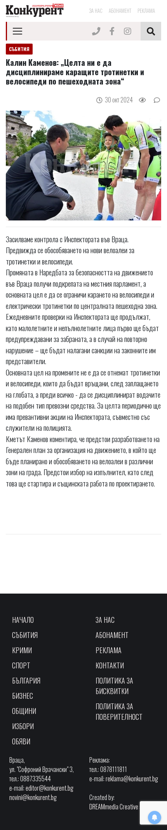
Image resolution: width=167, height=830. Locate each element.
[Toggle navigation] (17, 31)
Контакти (110, 665)
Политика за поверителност (119, 711)
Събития (25, 635)
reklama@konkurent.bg (132, 778)
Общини (24, 711)
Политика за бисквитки (114, 685)
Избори (23, 726)
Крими (22, 650)
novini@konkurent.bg (33, 797)
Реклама (146, 10)
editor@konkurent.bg (49, 788)
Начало (23, 620)
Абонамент (120, 10)
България (26, 680)
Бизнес (22, 696)
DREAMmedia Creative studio (121, 806)
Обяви (21, 741)
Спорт (21, 665)
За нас (96, 10)
